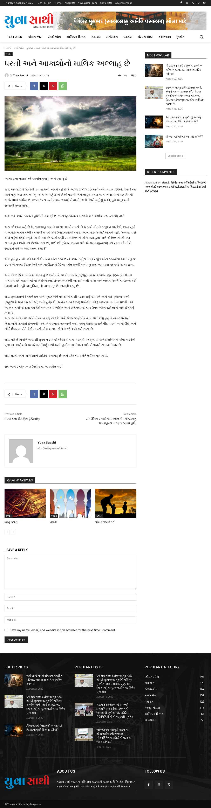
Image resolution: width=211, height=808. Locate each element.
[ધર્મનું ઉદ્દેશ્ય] (25, 503)
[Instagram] (187, 3)
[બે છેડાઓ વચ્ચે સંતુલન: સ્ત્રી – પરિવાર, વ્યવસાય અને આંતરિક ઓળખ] (154, 70)
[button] (201, 37)
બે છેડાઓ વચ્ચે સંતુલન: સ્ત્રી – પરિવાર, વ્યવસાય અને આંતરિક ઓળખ (184, 69)
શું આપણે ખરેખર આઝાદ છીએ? (184, 136)
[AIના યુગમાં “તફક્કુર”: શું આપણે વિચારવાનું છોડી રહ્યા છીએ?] (154, 122)
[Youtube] (204, 3)
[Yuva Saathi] (7, 75)
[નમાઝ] (70, 503)
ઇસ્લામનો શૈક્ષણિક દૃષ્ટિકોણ (22, 419)
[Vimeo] (198, 3)
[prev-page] (7, 532)
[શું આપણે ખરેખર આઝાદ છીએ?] (154, 141)
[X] (192, 3)
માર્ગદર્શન (19, 48)
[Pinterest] (53, 86)
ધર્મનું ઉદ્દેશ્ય (11, 522)
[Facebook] (181, 3)
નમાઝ (53, 522)
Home (8, 48)
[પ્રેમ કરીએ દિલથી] (115, 503)
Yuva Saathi (20, 75)
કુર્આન (29, 48)
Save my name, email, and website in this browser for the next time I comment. (63, 630)
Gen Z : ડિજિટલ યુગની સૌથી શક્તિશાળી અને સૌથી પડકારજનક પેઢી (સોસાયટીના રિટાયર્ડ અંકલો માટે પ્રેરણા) (175, 187)
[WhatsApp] (63, 86)
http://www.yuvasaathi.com (52, 448)
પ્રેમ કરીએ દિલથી (105, 522)
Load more (174, 156)
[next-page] (13, 532)
